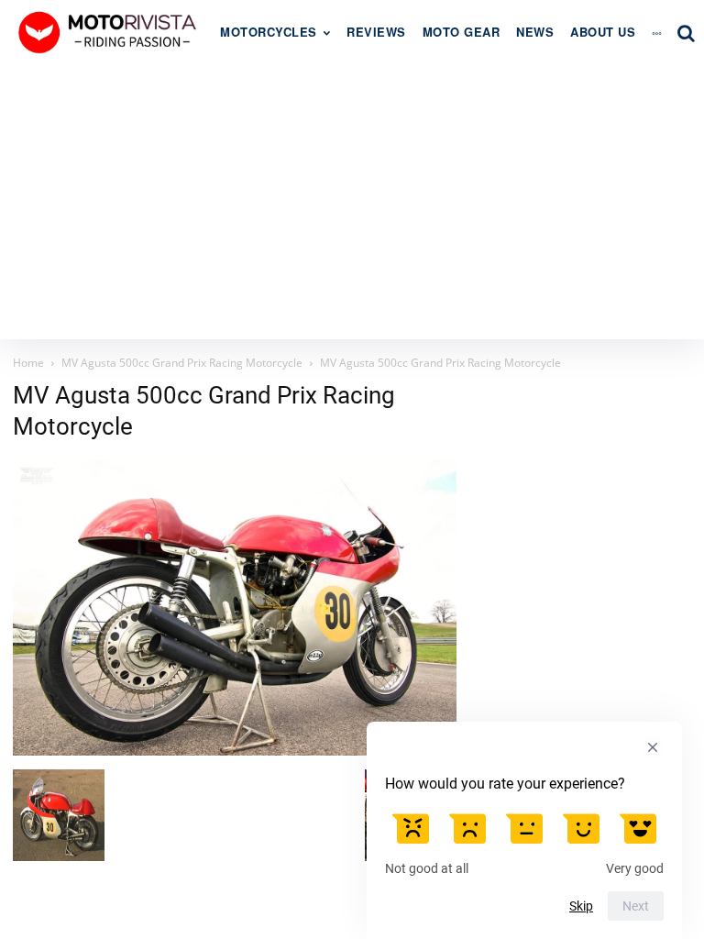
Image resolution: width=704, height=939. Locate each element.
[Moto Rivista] (110, 32)
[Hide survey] (653, 747)
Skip (581, 906)
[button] (685, 33)
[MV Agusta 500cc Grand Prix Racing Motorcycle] (234, 750)
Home (28, 362)
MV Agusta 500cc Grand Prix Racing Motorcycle (181, 362)
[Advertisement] (352, 201)
